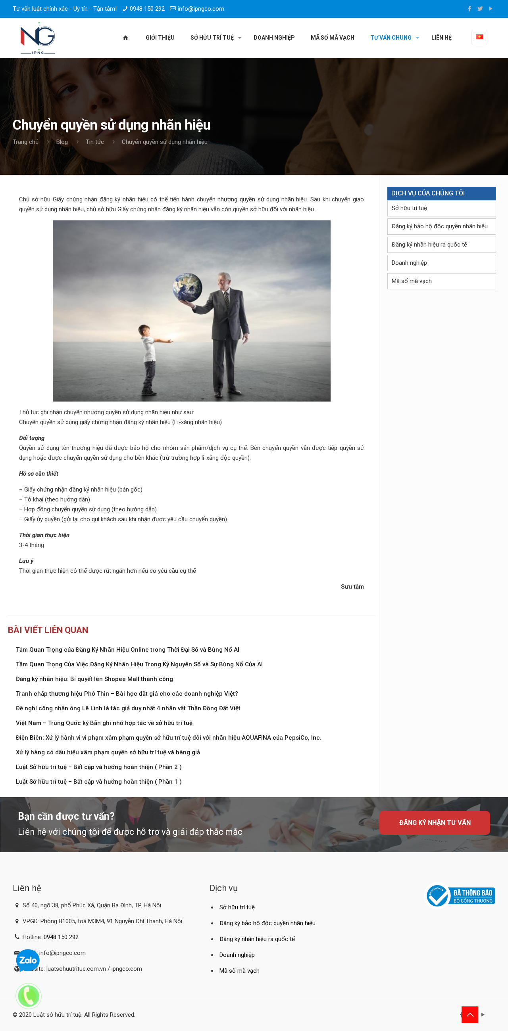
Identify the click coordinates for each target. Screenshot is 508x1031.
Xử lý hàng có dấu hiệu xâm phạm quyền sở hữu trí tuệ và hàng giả (108, 752)
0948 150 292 (147, 8)
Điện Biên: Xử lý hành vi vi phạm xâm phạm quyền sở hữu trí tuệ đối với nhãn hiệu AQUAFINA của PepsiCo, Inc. (168, 737)
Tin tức (95, 141)
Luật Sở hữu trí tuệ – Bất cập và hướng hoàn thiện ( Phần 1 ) (99, 781)
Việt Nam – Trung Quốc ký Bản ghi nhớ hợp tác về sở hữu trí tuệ (104, 723)
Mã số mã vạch (412, 281)
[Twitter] (480, 8)
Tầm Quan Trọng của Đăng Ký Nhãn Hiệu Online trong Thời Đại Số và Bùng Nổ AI (127, 649)
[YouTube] (491, 8)
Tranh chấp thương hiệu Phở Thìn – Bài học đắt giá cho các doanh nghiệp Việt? (127, 693)
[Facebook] (470, 8)
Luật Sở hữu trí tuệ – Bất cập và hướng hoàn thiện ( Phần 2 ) (99, 767)
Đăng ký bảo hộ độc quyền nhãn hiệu (440, 226)
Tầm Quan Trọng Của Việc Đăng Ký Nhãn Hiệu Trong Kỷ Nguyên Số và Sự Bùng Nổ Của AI (139, 664)
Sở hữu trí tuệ (409, 208)
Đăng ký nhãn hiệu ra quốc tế (429, 244)
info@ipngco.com (201, 8)
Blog (62, 141)
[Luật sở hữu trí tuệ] (38, 37)
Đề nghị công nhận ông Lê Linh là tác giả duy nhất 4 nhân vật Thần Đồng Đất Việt (128, 708)
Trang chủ (25, 141)
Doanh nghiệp (409, 262)
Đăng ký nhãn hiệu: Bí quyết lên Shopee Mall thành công (94, 679)
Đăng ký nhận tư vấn (435, 822)
